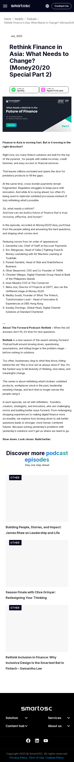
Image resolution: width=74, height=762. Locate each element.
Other (14, 477)
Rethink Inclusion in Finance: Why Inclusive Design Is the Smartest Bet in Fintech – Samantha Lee (35, 662)
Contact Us (62, 6)
